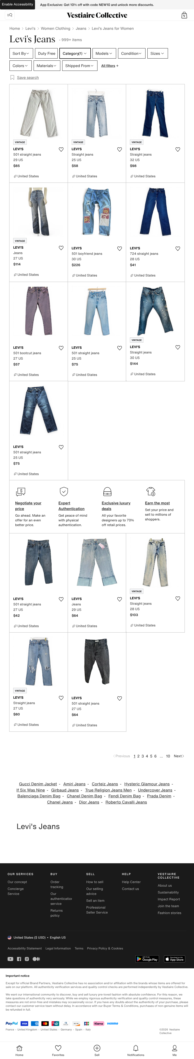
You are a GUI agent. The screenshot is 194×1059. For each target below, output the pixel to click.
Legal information (58, 948)
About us (165, 885)
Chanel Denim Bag (84, 796)
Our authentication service (61, 898)
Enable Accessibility (17, 4)
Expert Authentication (71, 505)
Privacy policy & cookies (105, 948)
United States (49, 1029)
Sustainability (168, 892)
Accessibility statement (25, 948)
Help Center (131, 882)
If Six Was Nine (30, 790)
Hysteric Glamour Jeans (147, 784)
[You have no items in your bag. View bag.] (184, 15)
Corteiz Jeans (105, 784)
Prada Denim (159, 796)
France (10, 1029)
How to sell (94, 882)
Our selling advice (94, 891)
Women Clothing (56, 28)
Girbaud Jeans (65, 790)
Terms (79, 948)
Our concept (17, 882)
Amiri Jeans (74, 784)
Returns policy (56, 913)
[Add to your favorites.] (61, 149)
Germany (66, 1029)
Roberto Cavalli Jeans (126, 802)
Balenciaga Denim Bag (38, 796)
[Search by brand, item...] (10, 15)
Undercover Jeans (155, 790)
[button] (184, 15)
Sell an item (95, 900)
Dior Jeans (89, 802)
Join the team (168, 906)
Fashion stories (169, 912)
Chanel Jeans (60, 802)
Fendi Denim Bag (124, 796)
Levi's (30, 28)
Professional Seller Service (97, 910)
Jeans (81, 28)
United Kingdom (27, 1029)
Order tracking (56, 884)
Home (14, 28)
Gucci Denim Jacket (38, 784)
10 (168, 756)
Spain (78, 1029)
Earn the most (157, 503)
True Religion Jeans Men (108, 790)
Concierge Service (16, 891)
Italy (88, 1029)
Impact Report (169, 899)
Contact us (130, 888)
